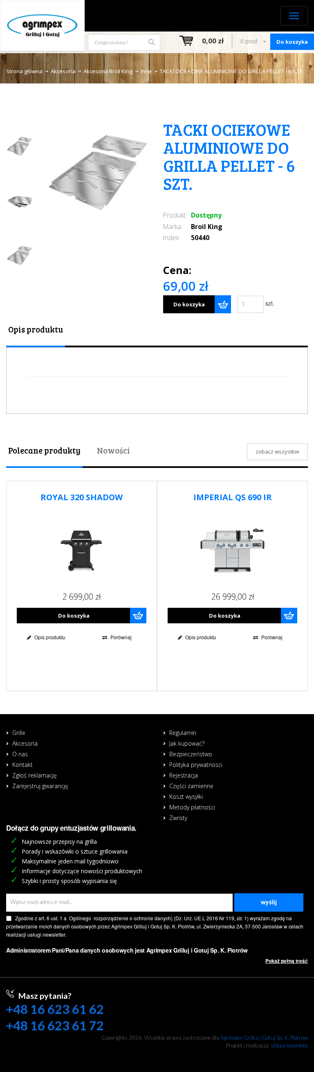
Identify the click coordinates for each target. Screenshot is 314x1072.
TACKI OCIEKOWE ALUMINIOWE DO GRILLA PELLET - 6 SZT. (231, 71)
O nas (20, 754)
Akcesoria (63, 71)
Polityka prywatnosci (195, 765)
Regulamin (182, 733)
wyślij (269, 902)
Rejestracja (183, 775)
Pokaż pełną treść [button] (286, 960)
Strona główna (24, 71)
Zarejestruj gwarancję (40, 786)
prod (249, 41)
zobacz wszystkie (277, 451)
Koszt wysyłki (186, 796)
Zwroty (178, 818)
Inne (146, 71)
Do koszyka (189, 304)
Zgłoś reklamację (34, 775)
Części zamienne (191, 786)
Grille (18, 733)
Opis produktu (35, 329)
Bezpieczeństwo (190, 754)
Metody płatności (192, 807)
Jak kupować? (186, 743)
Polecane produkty (44, 450)
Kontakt (22, 765)
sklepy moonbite (289, 1045)
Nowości (113, 450)
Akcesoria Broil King (107, 71)
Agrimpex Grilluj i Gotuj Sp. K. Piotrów (264, 1037)
